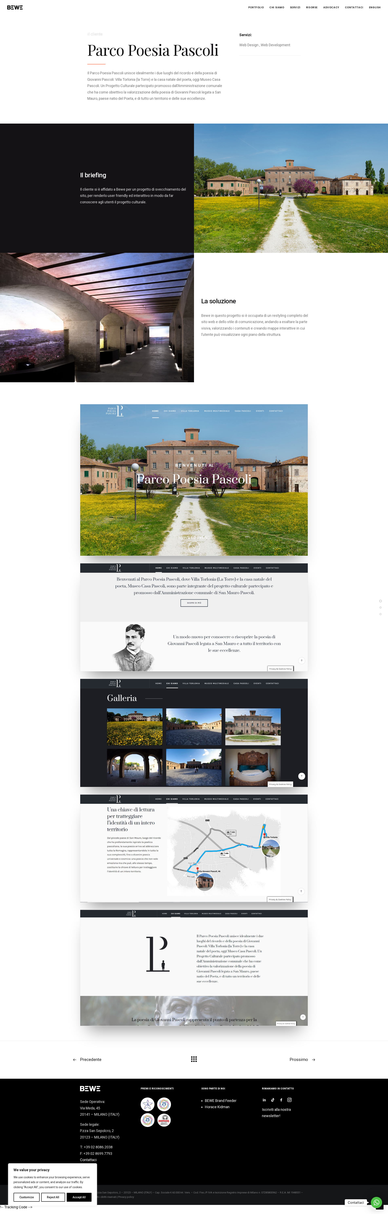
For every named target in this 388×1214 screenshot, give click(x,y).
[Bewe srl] (15, 7)
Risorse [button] (312, 7)
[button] (264, 1100)
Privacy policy (126, 1196)
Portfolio (256, 7)
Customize (26, 1197)
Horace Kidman (217, 1107)
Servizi (295, 7)
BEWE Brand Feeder (220, 1100)
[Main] (194, 1061)
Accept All (79, 1197)
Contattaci (354, 7)
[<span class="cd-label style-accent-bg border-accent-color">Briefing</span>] (380, 607)
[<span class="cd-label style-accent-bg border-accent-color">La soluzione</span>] (380, 613)
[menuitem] (257, 7)
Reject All (53, 1197)
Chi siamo (276, 7)
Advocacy (331, 7)
